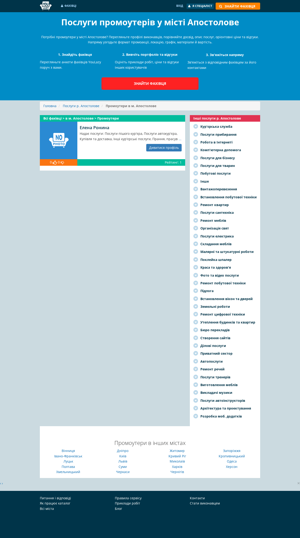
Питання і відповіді (55, 498)
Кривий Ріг (177, 456)
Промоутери (108, 118)
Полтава (68, 466)
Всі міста (47, 508)
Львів (122, 461)
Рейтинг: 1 (173, 162)
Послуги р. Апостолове (81, 106)
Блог (118, 508)
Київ (122, 456)
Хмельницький (68, 472)
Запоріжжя (231, 450)
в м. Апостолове (79, 118)
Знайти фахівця (150, 83)
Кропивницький (232, 456)
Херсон (231, 466)
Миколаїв (177, 461)
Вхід (179, 6)
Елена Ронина (94, 127)
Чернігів (177, 472)
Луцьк (68, 461)
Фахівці (70, 6)
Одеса (232, 461)
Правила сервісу (128, 498)
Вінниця (68, 450)
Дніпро (122, 450)
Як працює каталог (55, 503)
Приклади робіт (127, 503)
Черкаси (123, 472)
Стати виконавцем (205, 503)
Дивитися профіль (164, 147)
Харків (177, 466)
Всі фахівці (53, 118)
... (180, 139)
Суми (123, 466)
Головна (49, 106)
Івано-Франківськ (68, 456)
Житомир (177, 450)
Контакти (197, 498)
